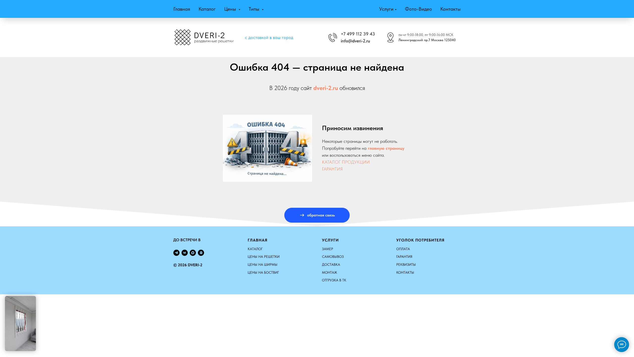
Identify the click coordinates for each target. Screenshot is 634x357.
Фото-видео (418, 9)
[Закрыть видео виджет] (35, 296)
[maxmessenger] (193, 253)
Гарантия (404, 257)
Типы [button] (255, 9)
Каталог (207, 9)
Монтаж (329, 272)
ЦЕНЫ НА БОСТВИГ (263, 272)
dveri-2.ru (325, 87)
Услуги (386, 9)
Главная (181, 9)
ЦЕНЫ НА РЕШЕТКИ (264, 257)
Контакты (450, 9)
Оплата (403, 249)
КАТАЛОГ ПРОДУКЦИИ (346, 162)
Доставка (331, 265)
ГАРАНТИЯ (332, 169)
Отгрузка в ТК (334, 280)
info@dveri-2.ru (355, 40)
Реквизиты (406, 265)
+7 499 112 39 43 (358, 33)
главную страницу (386, 148)
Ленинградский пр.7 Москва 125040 (427, 40)
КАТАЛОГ (255, 249)
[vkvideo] (201, 253)
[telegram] (176, 253)
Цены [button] (230, 9)
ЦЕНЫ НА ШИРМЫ (262, 265)
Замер (327, 249)
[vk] (185, 253)
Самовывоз (333, 257)
